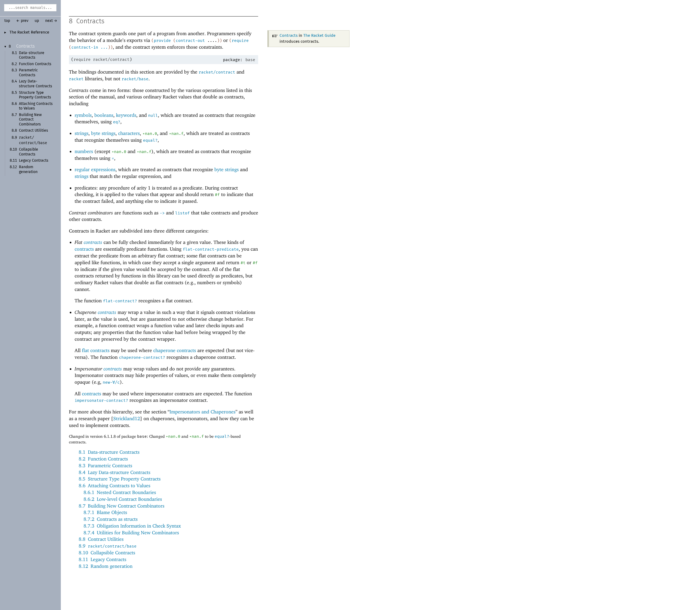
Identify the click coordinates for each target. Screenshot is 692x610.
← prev (22, 21)
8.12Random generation (105, 566)
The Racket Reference (29, 32)
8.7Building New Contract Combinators (121, 506)
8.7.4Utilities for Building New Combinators (131, 532)
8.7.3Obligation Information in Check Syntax (132, 526)
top (7, 21)
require (240, 40)
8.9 (108, 546)
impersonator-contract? (101, 400)
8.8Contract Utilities (101, 539)
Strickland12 (126, 418)
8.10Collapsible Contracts (107, 552)
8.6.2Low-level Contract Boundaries (123, 499)
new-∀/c (111, 382)
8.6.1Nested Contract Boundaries (120, 492)
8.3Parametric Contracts (105, 465)
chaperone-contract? (142, 357)
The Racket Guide (319, 36)
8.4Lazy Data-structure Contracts (114, 472)
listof (182, 213)
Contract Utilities (33, 130)
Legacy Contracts (33, 161)
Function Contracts (35, 64)
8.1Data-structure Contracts (109, 452)
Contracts (25, 46)
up (37, 21)
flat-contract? (120, 301)
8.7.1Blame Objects (105, 512)
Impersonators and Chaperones (202, 412)
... (104, 47)
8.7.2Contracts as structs (111, 519)
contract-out (190, 40)
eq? (116, 122)
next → (51, 21)
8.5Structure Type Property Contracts (120, 479)
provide (162, 40)
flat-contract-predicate (211, 249)
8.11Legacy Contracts (102, 559)
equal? (150, 140)
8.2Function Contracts (103, 459)
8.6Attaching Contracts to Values (114, 485)
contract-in (84, 47)
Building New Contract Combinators (30, 119)
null (153, 115)
